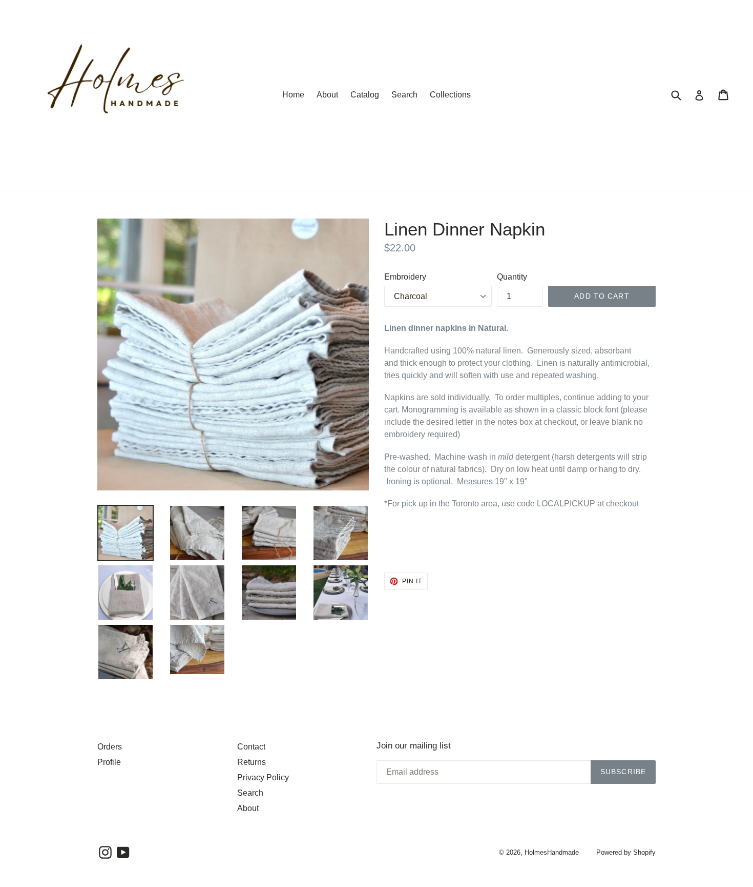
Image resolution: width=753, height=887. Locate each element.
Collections (450, 94)
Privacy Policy (263, 777)
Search (404, 94)
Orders (109, 746)
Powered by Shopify (626, 852)
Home (293, 94)
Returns (251, 762)
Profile (109, 762)
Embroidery (405, 276)
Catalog (364, 94)
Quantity (512, 276)
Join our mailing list (413, 746)
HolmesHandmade (552, 852)
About (327, 94)
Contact (251, 746)
